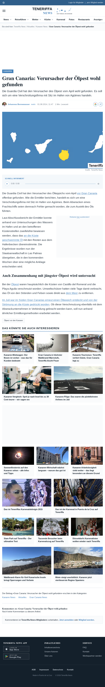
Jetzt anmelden (66, 620)
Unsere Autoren (51, 651)
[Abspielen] (7, 184)
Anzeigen (98, 19)
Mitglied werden (86, 620)
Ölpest (15, 284)
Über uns (48, 656)
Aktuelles (30, 27)
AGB (34, 670)
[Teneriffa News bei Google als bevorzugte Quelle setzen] (95, 104)
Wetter (35, 19)
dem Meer (72, 293)
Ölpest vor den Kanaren (13, 320)
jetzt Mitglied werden (95, 3)
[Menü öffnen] (4, 11)
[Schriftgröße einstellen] (3, 2)
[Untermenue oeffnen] (11, 19)
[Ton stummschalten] (98, 183)
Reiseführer (20, 19)
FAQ (85, 647)
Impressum (44, 670)
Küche (47, 19)
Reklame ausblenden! (79, 217)
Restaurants (84, 19)
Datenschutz (58, 670)
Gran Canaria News (38, 597)
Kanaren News (42, 27)
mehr (33, 104)
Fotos (71, 19)
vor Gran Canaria (87, 193)
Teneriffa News (20, 27)
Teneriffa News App (15, 643)
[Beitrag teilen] (100, 104)
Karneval (61, 19)
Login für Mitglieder (76, 3)
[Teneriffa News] (52, 11)
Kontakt (86, 651)
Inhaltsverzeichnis (52, 647)
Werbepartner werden (92, 656)
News (6, 19)
